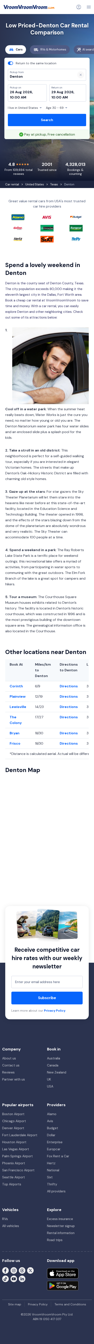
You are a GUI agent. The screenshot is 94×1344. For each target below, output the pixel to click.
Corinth (16, 686)
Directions (69, 686)
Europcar (53, 1149)
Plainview (18, 696)
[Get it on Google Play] (62, 1285)
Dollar (51, 1135)
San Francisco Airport (18, 1170)
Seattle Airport (13, 1177)
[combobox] (40, 76)
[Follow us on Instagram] (13, 1270)
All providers (56, 1191)
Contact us (10, 1065)
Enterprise (55, 1142)
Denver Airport (13, 1128)
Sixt (50, 1177)
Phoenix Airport (13, 1163)
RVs (5, 1219)
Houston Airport (14, 1142)
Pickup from (15, 21)
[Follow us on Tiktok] (5, 1278)
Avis (50, 1121)
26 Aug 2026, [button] (21, 92)
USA (50, 1086)
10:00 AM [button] (18, 97)
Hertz (51, 1163)
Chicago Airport (14, 1121)
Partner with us (13, 1079)
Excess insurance (60, 1219)
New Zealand (56, 1072)
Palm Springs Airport (17, 1156)
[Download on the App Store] (62, 1273)
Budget (52, 1128)
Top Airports (11, 1184)
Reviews (8, 1072)
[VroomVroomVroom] (28, 7)
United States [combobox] (23, 108)
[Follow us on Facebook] (5, 1270)
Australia (53, 1058)
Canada (52, 1065)
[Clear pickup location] (80, 74)
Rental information (61, 1233)
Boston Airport (13, 1114)
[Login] (79, 7)
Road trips (55, 1240)
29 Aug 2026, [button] (62, 92)
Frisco (15, 743)
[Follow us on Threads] (22, 1270)
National (53, 1170)
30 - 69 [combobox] (55, 108)
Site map (14, 1304)
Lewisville (18, 706)
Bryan (14, 733)
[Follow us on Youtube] (13, 1278)
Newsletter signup (61, 1226)
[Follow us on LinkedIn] (22, 1278)
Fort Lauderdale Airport (19, 1135)
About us (9, 1058)
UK (49, 1079)
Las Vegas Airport (15, 1149)
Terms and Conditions (70, 1304)
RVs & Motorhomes (53, 49)
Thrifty (52, 1184)
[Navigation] (88, 7)
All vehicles (10, 1226)
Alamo (51, 1114)
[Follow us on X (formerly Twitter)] (30, 1270)
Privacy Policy (54, 1010)
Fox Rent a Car (58, 1156)
